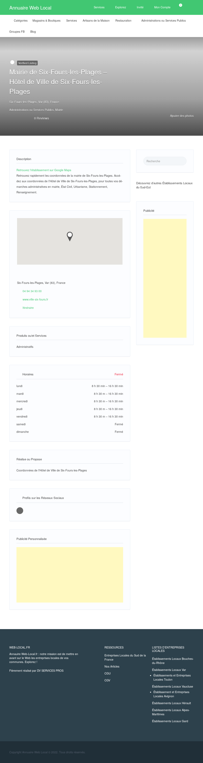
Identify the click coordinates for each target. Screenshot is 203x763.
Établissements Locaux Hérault (171, 703)
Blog (33, 31)
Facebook (192, 752)
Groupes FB (17, 31)
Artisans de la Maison (96, 20)
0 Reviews (41, 118)
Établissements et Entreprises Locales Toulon (172, 677)
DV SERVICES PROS (50, 670)
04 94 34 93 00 (32, 291)
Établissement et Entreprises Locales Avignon (171, 694)
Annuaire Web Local (30, 7)
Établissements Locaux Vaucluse (172, 686)
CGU (107, 673)
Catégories (21, 20)
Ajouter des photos (181, 116)
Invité (140, 7)
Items (178, 7)
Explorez (120, 7)
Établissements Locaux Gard (170, 721)
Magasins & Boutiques (46, 20)
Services (99, 7)
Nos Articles (111, 666)
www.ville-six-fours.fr (35, 299)
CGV (107, 680)
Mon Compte (162, 7)
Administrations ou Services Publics (163, 20)
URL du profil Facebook (19, 510)
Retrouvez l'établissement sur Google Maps (43, 170)
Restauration (123, 20)
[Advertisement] (69, 575)
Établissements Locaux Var (169, 670)
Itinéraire (28, 308)
